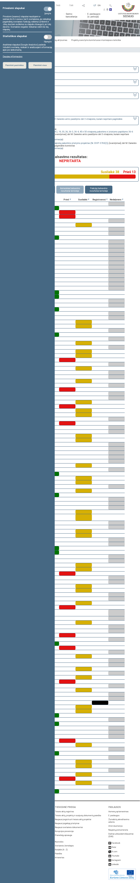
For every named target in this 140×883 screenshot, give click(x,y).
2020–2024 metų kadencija (16, 69)
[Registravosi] (107, 199)
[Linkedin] (109, 864)
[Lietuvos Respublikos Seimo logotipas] (128, 9)
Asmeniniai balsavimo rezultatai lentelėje (70, 189)
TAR (71, 5)
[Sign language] (107, 9)
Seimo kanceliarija (71, 15)
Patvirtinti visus (40, 65)
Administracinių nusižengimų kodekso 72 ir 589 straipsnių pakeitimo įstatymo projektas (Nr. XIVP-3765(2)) (57, 143)
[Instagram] (109, 860)
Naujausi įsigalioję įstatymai (67, 823)
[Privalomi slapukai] (48, 9)
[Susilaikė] (88, 199)
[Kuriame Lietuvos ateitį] (122, 879)
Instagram (116, 860)
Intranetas (59, 857)
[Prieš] (70, 199)
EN (99, 5)
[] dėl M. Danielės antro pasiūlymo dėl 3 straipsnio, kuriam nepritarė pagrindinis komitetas (62, 120)
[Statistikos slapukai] (48, 37)
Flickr (114, 847)
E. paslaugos (113, 815)
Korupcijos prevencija (64, 831)
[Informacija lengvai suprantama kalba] (110, 9)
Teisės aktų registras (64, 811)
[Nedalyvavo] (122, 199)
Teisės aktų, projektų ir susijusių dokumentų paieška (78, 815)
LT (95, 5)
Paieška (58, 854)
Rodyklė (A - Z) (61, 850)
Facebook (116, 843)
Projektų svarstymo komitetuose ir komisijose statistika (96, 40)
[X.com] (109, 851)
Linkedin (115, 864)
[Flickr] (109, 847)
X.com (114, 851)
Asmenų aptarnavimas (118, 811)
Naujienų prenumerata (118, 830)
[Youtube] (109, 856)
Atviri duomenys (115, 826)
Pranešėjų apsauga (63, 835)
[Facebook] (109, 843)
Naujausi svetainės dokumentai (69, 827)
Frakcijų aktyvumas (58, 40)
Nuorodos (59, 842)
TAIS (58, 5)
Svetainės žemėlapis (64, 846)
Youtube (115, 856)
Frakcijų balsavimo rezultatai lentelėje (99, 189)
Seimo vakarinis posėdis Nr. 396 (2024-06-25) (24, 95)
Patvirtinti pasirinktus (14, 65)
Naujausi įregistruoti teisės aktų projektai (73, 819)
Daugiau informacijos (12, 56)
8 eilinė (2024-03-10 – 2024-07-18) (20, 82)
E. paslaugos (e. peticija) (93, 15)
